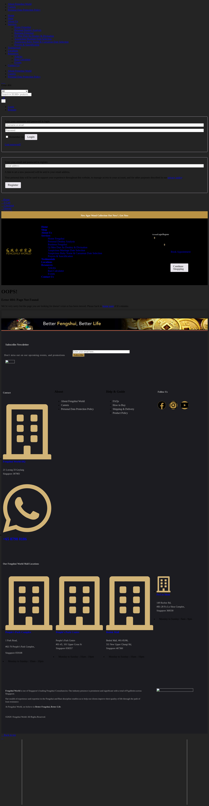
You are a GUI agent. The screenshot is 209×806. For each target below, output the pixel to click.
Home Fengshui (22, 27)
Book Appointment (181, 251)
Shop (10, 18)
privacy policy (175, 177)
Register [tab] (12, 109)
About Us (13, 21)
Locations (13, 50)
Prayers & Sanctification (26, 44)
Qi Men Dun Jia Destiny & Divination (34, 36)
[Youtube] (185, 405)
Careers (12, 7)
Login (31, 137)
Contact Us (13, 65)
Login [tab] (11, 106)
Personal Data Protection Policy (24, 9)
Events (17, 62)
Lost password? (13, 144)
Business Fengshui (24, 33)
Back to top (9, 735)
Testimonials (14, 47)
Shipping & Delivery (123, 409)
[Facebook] (162, 405)
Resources (13, 53)
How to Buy (119, 405)
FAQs (116, 401)
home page (108, 306)
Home (11, 15)
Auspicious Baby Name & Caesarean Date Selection (41, 41)
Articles (18, 56)
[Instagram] (173, 405)
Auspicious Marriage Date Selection (33, 39)
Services (12, 24)
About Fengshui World (20, 4)
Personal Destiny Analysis (27, 30)
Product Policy (120, 413)
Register (13, 185)
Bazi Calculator (22, 59)
